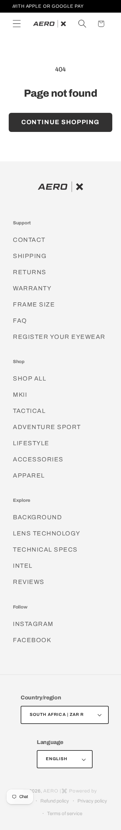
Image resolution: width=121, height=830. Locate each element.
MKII (20, 394)
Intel (23, 565)
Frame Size (34, 304)
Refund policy (54, 800)
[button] (16, 24)
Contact (29, 239)
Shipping (29, 256)
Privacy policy (92, 800)
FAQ (20, 320)
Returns (29, 272)
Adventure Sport (47, 427)
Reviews (29, 581)
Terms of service (64, 813)
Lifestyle (31, 443)
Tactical (29, 410)
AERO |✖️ (55, 790)
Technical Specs (45, 549)
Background (37, 517)
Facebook (32, 640)
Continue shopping (60, 122)
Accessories (38, 459)
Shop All (29, 378)
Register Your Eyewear (59, 336)
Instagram (33, 623)
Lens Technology (46, 533)
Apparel (29, 475)
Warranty (32, 288)
